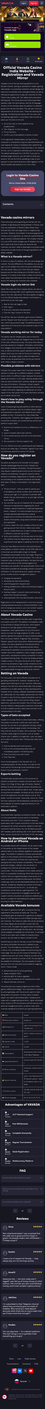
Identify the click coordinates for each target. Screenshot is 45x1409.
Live (19, 1359)
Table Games (30, 1359)
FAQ (36, 1364)
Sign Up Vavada (22, 189)
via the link (36, 1028)
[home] (7, 3)
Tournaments (13, 1364)
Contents (26, 1364)
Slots (11, 1359)
